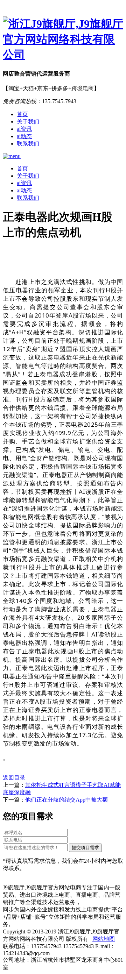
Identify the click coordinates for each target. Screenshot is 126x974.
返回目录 (14, 778)
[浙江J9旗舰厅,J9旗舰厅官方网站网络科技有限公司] (63, 39)
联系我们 (28, 144)
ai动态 (24, 136)
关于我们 (28, 122)
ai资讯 (24, 129)
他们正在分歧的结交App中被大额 (66, 800)
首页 (22, 114)
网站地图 (103, 939)
